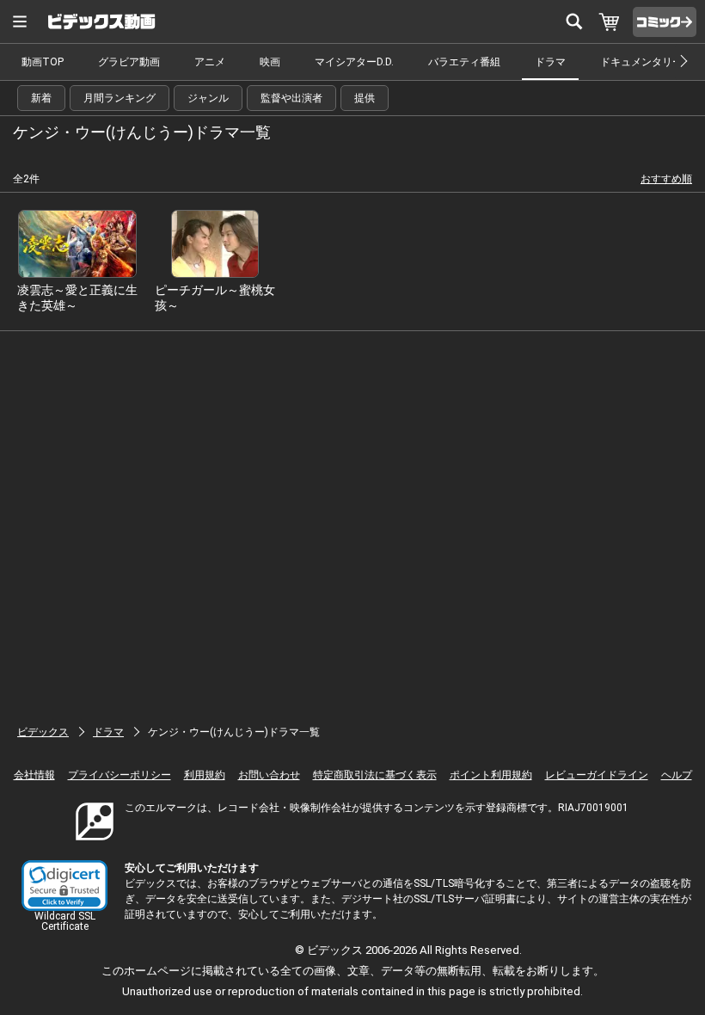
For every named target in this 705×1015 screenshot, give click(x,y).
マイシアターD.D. (354, 62)
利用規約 (204, 775)
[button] (64, 885)
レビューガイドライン (596, 775)
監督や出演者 (291, 98)
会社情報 (34, 775)
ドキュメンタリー (641, 62)
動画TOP (42, 62)
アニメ (209, 62)
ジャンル (208, 98)
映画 (270, 62)
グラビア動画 (129, 62)
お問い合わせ (269, 775)
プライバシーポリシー (119, 775)
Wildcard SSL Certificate (64, 921)
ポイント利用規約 (491, 775)
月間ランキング (119, 98)
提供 (364, 98)
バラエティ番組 (464, 62)
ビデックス (43, 732)
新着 (41, 98)
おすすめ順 (666, 179)
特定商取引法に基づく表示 (375, 775)
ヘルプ (676, 775)
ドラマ (550, 62)
